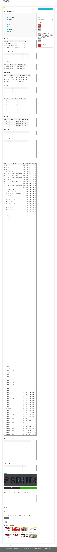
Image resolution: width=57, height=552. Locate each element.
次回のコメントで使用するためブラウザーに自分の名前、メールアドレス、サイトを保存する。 (18, 515)
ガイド (50, 548)
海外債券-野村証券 (44, 44)
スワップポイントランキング (34, 548)
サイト (5, 511)
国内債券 (44, 37)
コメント (5, 494)
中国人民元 (10, 27)
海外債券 (6, 473)
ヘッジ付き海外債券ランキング (26, 548)
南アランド (10, 29)
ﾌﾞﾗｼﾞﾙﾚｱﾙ (10, 34)
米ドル (9, 31)
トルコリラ (10, 22)
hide (12, 14)
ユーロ (9, 26)
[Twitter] (20, 482)
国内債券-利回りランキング (41, 548)
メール (5, 507)
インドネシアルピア (11, 17)
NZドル (9, 15)
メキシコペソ (10, 24)
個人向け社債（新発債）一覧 (45, 33)
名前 (5, 503)
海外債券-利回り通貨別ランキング (18, 548)
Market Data (46, 548)
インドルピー (10, 19)
